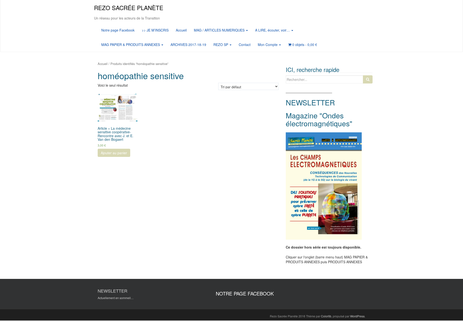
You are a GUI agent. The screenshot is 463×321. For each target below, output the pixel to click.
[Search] (368, 79)
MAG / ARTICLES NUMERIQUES (219, 30)
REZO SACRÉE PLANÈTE (128, 7)
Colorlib (326, 316)
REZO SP (221, 44)
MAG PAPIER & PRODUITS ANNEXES (131, 44)
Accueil (181, 30)
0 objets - (304, 44)
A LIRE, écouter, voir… (273, 30)
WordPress (357, 316)
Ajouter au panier (114, 152)
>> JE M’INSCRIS (155, 30)
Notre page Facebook (118, 30)
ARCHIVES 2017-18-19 (188, 44)
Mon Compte (268, 44)
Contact (245, 44)
